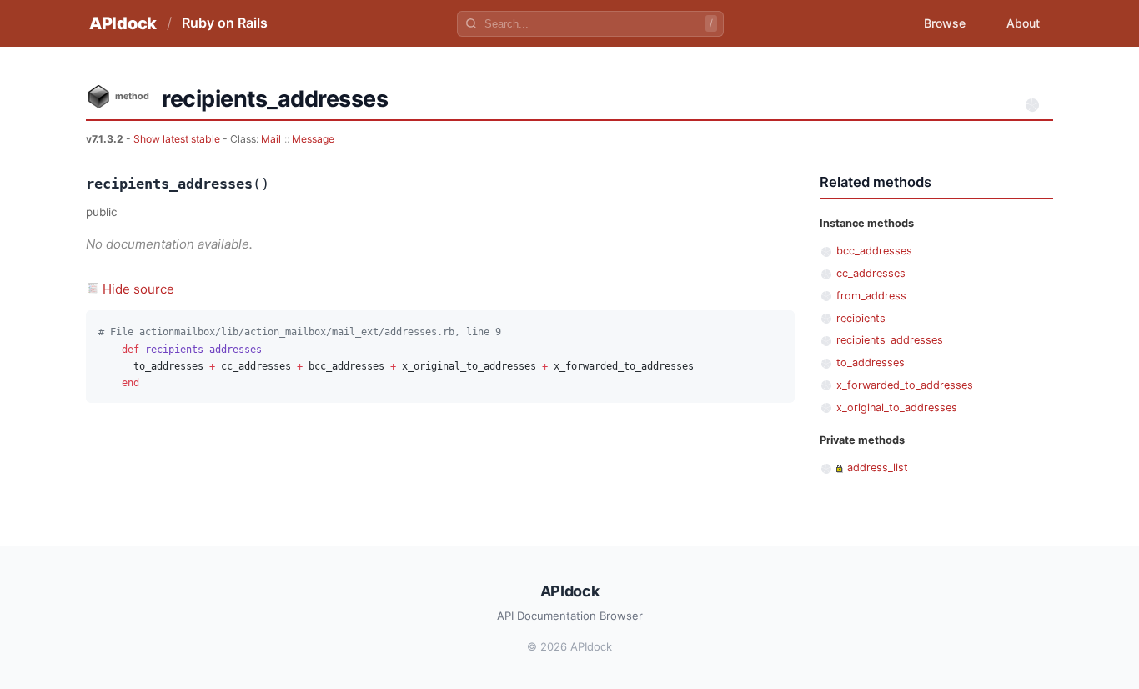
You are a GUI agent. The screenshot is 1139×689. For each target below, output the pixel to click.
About (1023, 23)
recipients (861, 318)
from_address (871, 295)
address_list (877, 467)
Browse (945, 23)
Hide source (138, 289)
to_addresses (870, 362)
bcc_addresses (874, 250)
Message (313, 139)
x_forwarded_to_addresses (904, 385)
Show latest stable (178, 139)
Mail (271, 139)
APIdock (123, 23)
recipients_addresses (889, 340)
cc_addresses (871, 273)
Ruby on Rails (225, 22)
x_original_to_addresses (896, 407)
